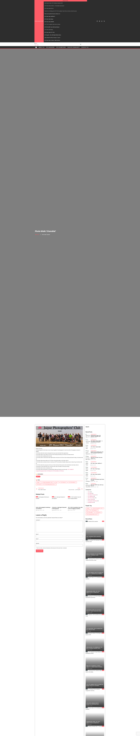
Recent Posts (89, 432)
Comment (38, 520)
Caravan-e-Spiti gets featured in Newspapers (59, 508)
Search (87, 426)
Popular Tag (89, 505)
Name (37, 534)
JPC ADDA (90, 493)
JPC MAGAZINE (50, 47)
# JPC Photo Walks (72, 482)
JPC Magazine (90, 496)
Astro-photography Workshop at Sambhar (43, 508)
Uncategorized (90, 502)
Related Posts (40, 494)
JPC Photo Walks (91, 497)
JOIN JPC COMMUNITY (73, 47)
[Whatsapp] (102, 21)
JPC (38, 476)
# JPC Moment (64, 482)
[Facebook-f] (97, 21)
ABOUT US (41, 47)
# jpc (57, 482)
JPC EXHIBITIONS (61, 47)
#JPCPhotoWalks (55, 470)
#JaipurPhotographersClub (41, 470)
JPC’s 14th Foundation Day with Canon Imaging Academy (75, 508)
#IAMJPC (72, 469)
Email (37, 538)
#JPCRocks (61, 470)
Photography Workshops (92, 500)
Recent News (89, 519)
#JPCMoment (49, 470)
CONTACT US (84, 47)
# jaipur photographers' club (48, 482)
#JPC (68, 469)
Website (37, 543)
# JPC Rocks (39, 484)
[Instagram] (99, 21)
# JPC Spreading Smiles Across (50, 484)
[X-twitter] (104, 21)
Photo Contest (90, 499)
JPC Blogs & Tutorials (92, 494)
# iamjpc (39, 482)
